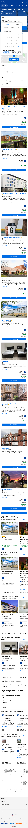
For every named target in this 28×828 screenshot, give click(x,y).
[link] (4, 72)
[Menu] (26, 2)
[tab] (7, 24)
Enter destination (8, 16)
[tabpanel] (11, 40)
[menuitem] (4, 5)
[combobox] (14, 18)
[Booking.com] (4, 1)
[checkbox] (18, 34)
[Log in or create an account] (22, 2)
